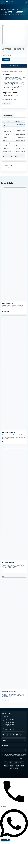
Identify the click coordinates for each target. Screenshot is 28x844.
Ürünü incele (5, 311)
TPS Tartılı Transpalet (9, 692)
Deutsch (11, 765)
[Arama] (26, 2)
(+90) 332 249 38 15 (9, 719)
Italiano (16, 762)
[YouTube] (17, 734)
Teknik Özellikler (9, 165)
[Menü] (2, 2)
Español (6, 765)
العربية (22, 765)
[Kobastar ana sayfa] (14, 2)
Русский (17, 765)
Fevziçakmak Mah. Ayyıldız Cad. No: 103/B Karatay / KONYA (14, 728)
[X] (13, 734)
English (11, 762)
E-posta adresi (5, 52)
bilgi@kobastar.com (9, 724)
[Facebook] (10, 734)
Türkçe (5, 762)
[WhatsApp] (20, 734)
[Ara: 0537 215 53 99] (14, 805)
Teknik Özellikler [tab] (8, 115)
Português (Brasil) (14, 768)
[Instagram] (7, 734)
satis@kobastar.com (10, 726)
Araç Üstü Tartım (7, 303)
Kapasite (7, 167)
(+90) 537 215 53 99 (9, 722)
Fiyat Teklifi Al (14, 65)
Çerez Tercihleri (5, 839)
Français (21, 762)
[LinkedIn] (3, 734)
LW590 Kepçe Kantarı (9, 432)
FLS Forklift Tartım (8, 562)
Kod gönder (6, 59)
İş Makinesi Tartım (13, 14)
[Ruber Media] (14, 775)
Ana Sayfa (3, 14)
